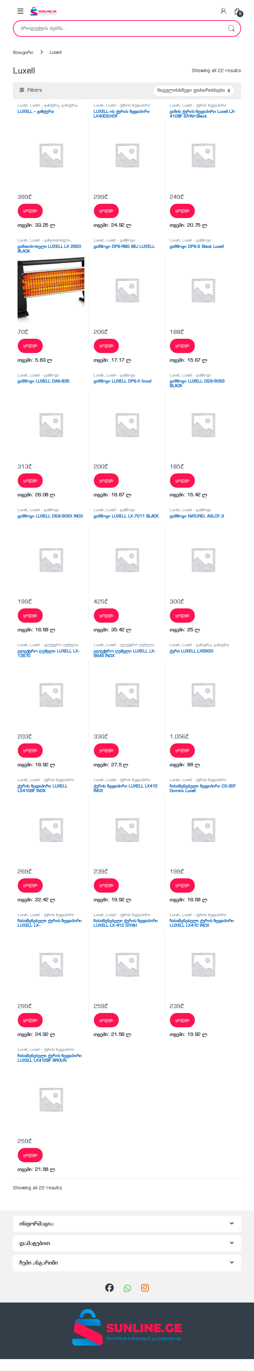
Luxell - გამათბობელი (50, 241)
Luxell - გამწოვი (120, 241)
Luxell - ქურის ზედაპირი (128, 106)
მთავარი (23, 52)
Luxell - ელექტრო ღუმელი (54, 645)
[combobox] (118, 28)
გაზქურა (69, 106)
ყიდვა (30, 210)
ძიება (231, 28)
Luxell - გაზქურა (44, 106)
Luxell (22, 106)
